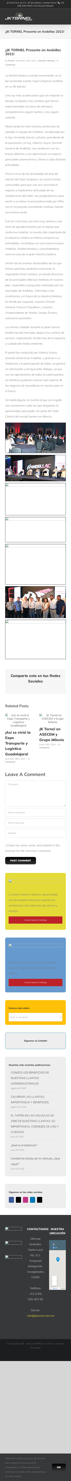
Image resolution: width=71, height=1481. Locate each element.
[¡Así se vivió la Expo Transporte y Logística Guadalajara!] (18, 715)
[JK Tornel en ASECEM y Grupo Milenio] (52, 715)
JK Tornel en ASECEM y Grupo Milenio (51, 734)
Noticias (51, 60)
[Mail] (39, 1200)
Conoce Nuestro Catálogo (35, 920)
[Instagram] (25, 1200)
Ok (59, 1467)
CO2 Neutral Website (43, 5)
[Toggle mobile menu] (64, 16)
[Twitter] (18, 1200)
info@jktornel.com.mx (40, 1315)
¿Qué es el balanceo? (24, 1145)
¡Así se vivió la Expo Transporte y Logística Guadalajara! (18, 743)
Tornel (11, 60)
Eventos (42, 60)
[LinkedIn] (32, 1200)
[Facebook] (11, 1200)
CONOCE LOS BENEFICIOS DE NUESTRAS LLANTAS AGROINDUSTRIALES (30, 1078)
